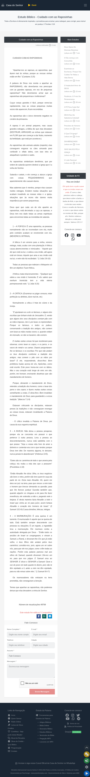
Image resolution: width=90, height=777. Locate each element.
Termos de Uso (74, 723)
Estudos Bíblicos (46, 732)
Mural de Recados (18, 738)
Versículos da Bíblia (47, 735)
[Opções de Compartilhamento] (87, 761)
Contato (14, 751)
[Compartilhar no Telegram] (50, 616)
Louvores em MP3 (46, 742)
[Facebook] (67, 715)
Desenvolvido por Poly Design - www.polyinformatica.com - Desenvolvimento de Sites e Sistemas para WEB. (45, 773)
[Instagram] (73, 715)
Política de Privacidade (74, 726)
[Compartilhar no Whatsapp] (44, 616)
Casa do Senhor (14, 5)
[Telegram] (79, 719)
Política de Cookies (72, 770)
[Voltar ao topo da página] (87, 748)
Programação (16, 748)
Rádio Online (16, 722)
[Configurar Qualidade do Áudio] (87, 767)
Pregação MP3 (45, 738)
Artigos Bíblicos (45, 722)
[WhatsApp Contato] (73, 719)
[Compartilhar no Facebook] (39, 616)
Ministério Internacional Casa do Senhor (24, 770)
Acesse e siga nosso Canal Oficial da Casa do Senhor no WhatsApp (46, 763)
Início (13, 715)
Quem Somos (16, 718)
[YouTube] (68, 719)
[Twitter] (78, 715)
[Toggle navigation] (85, 5)
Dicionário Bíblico (46, 729)
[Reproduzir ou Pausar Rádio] (87, 773)
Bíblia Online (44, 725)
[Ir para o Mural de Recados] (87, 754)
